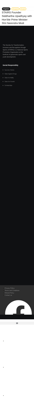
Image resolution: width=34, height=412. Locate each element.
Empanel (15, 9)
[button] (17, 323)
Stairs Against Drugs (11, 73)
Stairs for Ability (9, 77)
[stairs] (17, 3)
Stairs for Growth (10, 81)
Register (6, 9)
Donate (23, 9)
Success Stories (9, 70)
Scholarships (8, 85)
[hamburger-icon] (31, 8)
